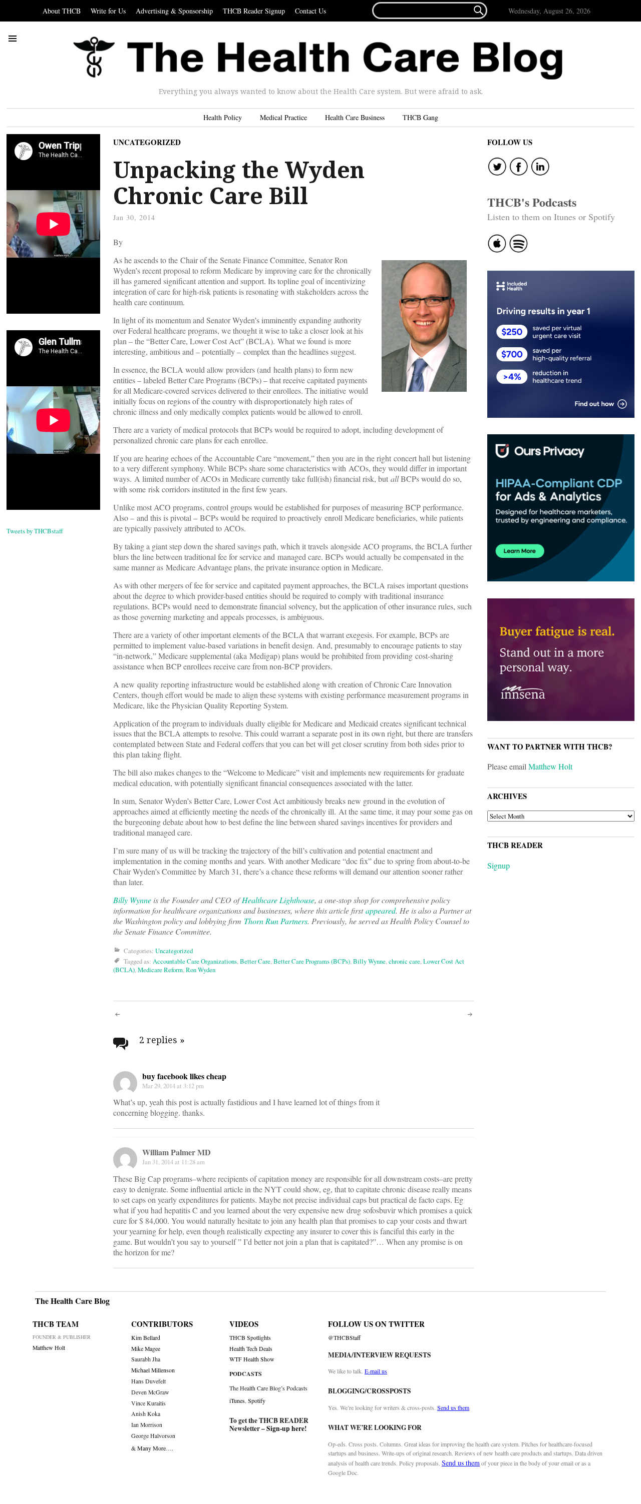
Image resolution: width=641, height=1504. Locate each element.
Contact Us (310, 11)
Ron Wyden (200, 969)
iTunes (237, 1400)
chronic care (404, 961)
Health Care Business (355, 117)
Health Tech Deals (250, 1348)
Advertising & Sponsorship (174, 11)
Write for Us (108, 11)
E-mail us (376, 1371)
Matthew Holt (550, 766)
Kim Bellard (145, 1337)
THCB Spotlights (250, 1337)
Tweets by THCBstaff (35, 530)
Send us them (453, 1407)
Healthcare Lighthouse (278, 900)
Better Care (255, 961)
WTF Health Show (251, 1359)
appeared (381, 910)
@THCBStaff (344, 1337)
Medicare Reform (160, 969)
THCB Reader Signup (254, 11)
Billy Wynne (132, 900)
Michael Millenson (153, 1370)
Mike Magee (145, 1348)
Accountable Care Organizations (195, 961)
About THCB (62, 11)
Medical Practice (283, 117)
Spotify (256, 1400)
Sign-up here (285, 1428)
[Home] (318, 58)
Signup (498, 865)
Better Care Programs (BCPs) (311, 961)
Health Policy (222, 117)
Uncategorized (147, 142)
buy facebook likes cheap (184, 1076)
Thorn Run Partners (275, 921)
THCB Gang (420, 117)
